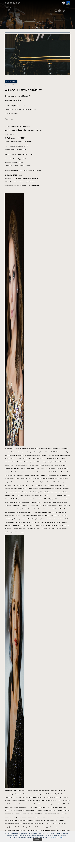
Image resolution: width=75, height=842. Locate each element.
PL (50, 11)
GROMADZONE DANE (55, 837)
